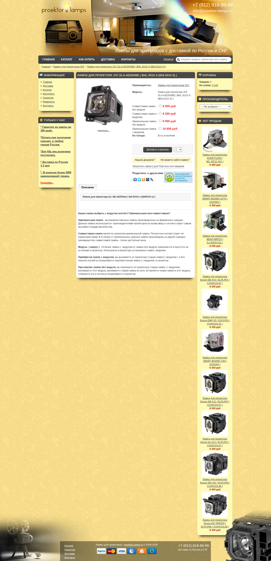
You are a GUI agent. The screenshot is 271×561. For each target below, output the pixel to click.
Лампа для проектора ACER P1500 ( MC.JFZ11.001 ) (215, 158)
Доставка (108, 59)
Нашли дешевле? (145, 160)
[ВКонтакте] (135, 179)
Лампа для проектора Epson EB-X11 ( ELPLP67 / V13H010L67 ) (215, 401)
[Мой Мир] (148, 179)
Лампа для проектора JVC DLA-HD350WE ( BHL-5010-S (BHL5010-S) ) (126, 66)
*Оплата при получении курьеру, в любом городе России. (55, 141)
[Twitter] (139, 179)
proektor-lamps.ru (133, 544)
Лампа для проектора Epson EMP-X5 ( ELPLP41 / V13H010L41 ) (215, 320)
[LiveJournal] (152, 179)
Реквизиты (49, 101)
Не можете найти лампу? (175, 160)
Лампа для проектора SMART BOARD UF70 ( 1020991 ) (215, 198)
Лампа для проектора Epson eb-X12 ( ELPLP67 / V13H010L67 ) (214, 442)
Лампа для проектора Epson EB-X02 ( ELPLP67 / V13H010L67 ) (215, 280)
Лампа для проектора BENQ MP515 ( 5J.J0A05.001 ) (215, 239)
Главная (48, 59)
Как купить (87, 59)
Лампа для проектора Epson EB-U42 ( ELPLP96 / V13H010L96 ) (215, 483)
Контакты (128, 59)
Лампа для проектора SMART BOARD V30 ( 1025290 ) (215, 361)
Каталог (66, 59)
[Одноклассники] (143, 179)
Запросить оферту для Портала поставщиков (158, 166)
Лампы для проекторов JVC (69, 66)
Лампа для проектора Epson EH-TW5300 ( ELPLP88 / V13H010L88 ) (215, 523)
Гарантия (48, 97)
